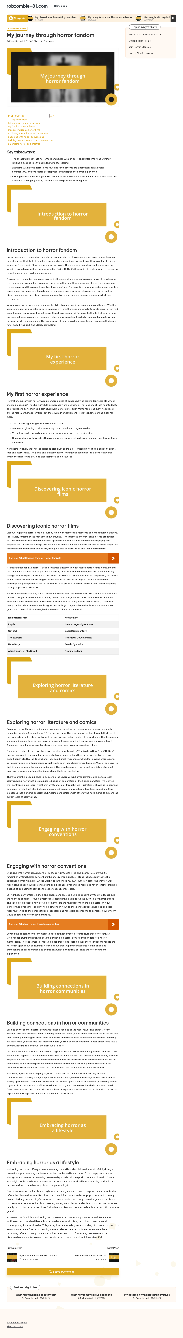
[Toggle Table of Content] (50, 116)
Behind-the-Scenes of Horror (145, 34)
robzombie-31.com (27, 6)
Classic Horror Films (140, 40)
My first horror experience (21, 126)
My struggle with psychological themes (134, 17)
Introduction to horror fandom (24, 123)
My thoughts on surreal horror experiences (80, 17)
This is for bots (15, 1326)
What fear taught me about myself (36, 1294)
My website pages (17, 1322)
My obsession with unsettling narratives (147, 1294)
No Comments (47, 41)
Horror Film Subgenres (141, 53)
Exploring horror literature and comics (28, 133)
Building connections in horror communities (30, 140)
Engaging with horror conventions (26, 137)
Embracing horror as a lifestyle (24, 143)
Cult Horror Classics (17, 28)
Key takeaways (19, 119)
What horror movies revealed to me (91, 1294)
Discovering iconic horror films (24, 130)
